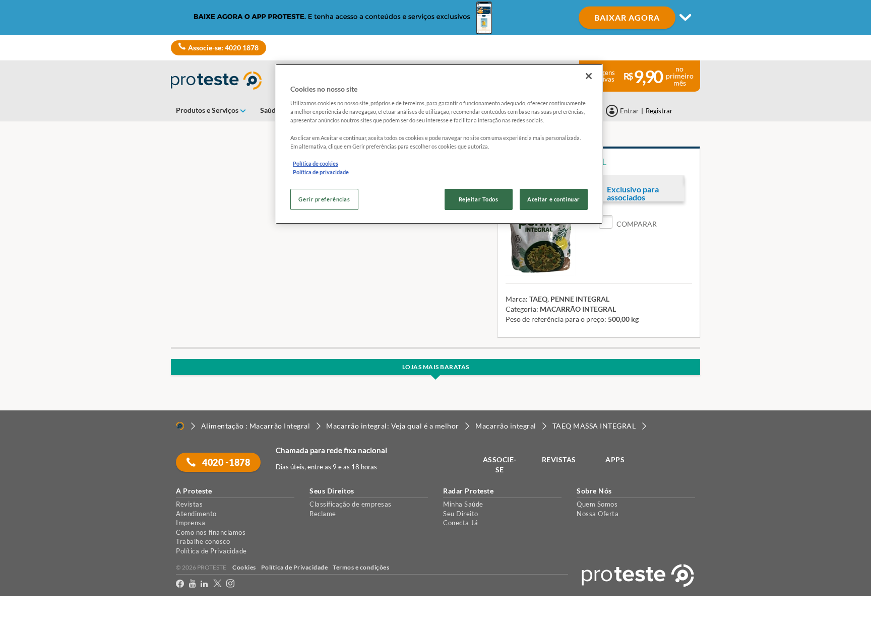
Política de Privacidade (211, 551)
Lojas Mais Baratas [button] (435, 367)
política (646, 613)
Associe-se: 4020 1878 (223, 47)
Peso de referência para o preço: (556, 319)
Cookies (244, 567)
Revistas (189, 504)
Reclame (322, 514)
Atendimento (196, 514)
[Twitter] (217, 585)
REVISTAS (559, 459)
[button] (628, 224)
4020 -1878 (226, 462)
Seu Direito (460, 514)
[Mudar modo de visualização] (435, 17)
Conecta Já (460, 523)
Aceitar (22, 632)
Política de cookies (315, 163)
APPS (615, 459)
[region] (439, 144)
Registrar (659, 111)
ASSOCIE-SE (500, 464)
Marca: (517, 299)
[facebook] (180, 585)
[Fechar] (589, 76)
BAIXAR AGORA (627, 17)
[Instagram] (230, 585)
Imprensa (190, 523)
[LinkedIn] (204, 585)
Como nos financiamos (210, 532)
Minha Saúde (463, 504)
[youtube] (192, 585)
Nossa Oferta (597, 514)
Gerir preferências (324, 199)
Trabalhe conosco (203, 541)
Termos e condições (361, 567)
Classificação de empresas (350, 504)
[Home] (180, 426)
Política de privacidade (321, 172)
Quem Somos (597, 504)
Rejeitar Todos (479, 199)
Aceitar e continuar (553, 199)
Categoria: (522, 309)
